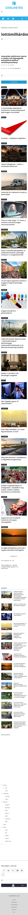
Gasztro (7, 813)
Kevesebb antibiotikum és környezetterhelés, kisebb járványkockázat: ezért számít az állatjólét (20, 724)
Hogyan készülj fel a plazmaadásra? (8, 312)
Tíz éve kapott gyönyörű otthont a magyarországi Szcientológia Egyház (14, 283)
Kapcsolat (14, 909)
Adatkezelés (14, 907)
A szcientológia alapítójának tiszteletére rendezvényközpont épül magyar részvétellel (13, 110)
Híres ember (11, 65)
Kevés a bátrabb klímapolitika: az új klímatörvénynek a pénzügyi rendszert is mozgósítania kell (13, 253)
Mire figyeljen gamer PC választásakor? (10, 402)
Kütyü (3, 380)
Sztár (6, 830)
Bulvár (3, 117)
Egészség (4, 290)
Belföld (4, 259)
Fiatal (4, 824)
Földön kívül (8, 841)
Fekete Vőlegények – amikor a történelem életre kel (12, 165)
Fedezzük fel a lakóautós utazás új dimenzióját (13, 193)
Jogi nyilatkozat (14, 904)
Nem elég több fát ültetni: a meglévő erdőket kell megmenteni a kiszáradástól (20, 675)
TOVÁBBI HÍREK (16, 82)
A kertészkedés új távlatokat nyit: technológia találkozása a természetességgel (20, 695)
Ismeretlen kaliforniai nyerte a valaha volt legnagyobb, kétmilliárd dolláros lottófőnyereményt (13, 59)
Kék (6, 833)
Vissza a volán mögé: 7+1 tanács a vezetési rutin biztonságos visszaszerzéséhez (13, 222)
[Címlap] (14, 3)
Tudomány (6, 793)
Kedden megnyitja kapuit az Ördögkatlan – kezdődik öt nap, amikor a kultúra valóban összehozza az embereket (12, 489)
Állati (6, 821)
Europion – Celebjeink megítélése (13, 138)
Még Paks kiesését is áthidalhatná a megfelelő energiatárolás (13, 458)
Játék (6, 816)
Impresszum (14, 902)
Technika (7, 796)
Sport (6, 810)
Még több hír (14, 556)
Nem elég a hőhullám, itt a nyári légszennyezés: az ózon (13, 430)
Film (6, 788)
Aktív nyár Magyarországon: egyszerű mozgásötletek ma (20, 685)
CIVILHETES (14, 8)
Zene (6, 791)
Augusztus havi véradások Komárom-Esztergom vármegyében (10, 520)
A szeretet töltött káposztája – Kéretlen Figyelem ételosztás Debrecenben (19, 714)
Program (7, 805)
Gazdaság (4, 229)
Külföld (4, 87)
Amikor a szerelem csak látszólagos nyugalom (9, 374)
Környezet (4, 318)
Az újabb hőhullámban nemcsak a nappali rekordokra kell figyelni (13, 549)
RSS (14, 912)
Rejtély (6, 835)
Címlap (14, 899)
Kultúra (4, 143)
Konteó (7, 838)
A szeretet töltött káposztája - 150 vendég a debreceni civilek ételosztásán (20, 704)
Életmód (4, 171)
